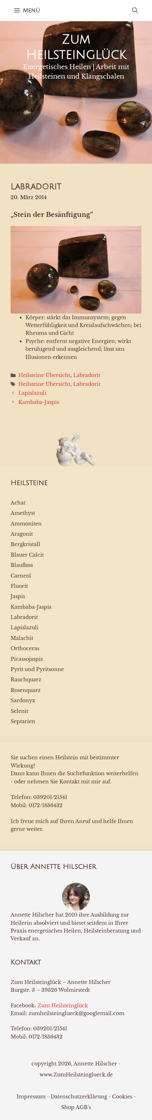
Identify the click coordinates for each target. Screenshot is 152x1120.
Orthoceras (25, 648)
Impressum (31, 1096)
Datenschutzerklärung (79, 1096)
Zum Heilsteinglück (62, 1005)
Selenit (19, 711)
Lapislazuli (32, 393)
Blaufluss (22, 565)
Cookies (122, 1096)
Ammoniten (26, 523)
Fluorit (19, 586)
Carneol (21, 576)
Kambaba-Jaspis (38, 402)
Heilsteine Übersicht (44, 375)
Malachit (22, 638)
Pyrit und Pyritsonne (37, 669)
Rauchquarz (26, 679)
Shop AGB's (76, 1107)
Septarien (23, 721)
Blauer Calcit (27, 555)
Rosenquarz (26, 690)
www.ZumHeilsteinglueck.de (76, 1074)
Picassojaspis (27, 659)
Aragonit (22, 534)
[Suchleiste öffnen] (135, 10)
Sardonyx (23, 700)
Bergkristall (25, 544)
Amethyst (23, 513)
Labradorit (86, 375)
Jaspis (18, 596)
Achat (18, 503)
